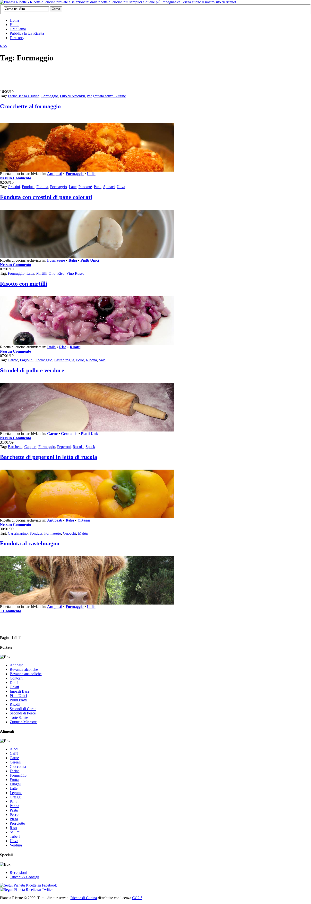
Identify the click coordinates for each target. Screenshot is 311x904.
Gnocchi (69, 533)
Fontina (42, 187)
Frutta (14, 780)
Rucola (78, 447)
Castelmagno (18, 533)
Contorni (16, 678)
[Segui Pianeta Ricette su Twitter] (26, 889)
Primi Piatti (18, 700)
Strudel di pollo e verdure (32, 370)
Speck (90, 447)
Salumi (15, 832)
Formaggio (49, 96)
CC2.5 (137, 898)
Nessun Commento (15, 178)
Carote (13, 360)
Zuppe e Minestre (23, 722)
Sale (102, 360)
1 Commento (10, 611)
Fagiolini (27, 360)
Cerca (56, 9)
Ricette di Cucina (83, 898)
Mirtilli (41, 273)
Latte (73, 187)
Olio (52, 273)
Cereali (15, 762)
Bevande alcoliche (24, 669)
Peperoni (64, 447)
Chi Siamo (18, 29)
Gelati (14, 687)
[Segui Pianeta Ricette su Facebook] (28, 885)
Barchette (15, 447)
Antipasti (54, 174)
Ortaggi (84, 520)
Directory (17, 38)
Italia (91, 174)
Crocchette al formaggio (30, 106)
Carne (52, 433)
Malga (83, 533)
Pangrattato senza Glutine (106, 96)
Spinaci (109, 187)
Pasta (14, 810)
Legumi (16, 793)
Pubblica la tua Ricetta (27, 33)
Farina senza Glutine (23, 96)
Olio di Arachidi (72, 96)
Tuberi (15, 836)
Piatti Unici (89, 260)
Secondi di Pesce (23, 713)
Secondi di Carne (23, 709)
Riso (60, 273)
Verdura (16, 845)
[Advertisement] (88, 78)
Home (14, 20)
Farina (14, 771)
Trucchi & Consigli (24, 877)
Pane (97, 187)
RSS (3, 46)
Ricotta (91, 360)
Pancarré (85, 187)
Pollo (80, 360)
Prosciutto (17, 823)
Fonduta (28, 187)
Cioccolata (18, 766)
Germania (69, 433)
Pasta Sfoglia (64, 360)
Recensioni (18, 873)
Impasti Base (19, 691)
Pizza (14, 819)
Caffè (14, 753)
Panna (14, 806)
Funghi (15, 784)
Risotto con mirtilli (23, 284)
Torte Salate (19, 717)
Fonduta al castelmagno (29, 543)
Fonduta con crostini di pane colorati (46, 197)
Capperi (30, 447)
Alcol (14, 749)
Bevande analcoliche (26, 674)
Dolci (14, 682)
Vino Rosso (75, 273)
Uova (121, 187)
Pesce (14, 815)
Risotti (75, 347)
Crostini (14, 187)
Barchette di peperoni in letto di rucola (48, 457)
